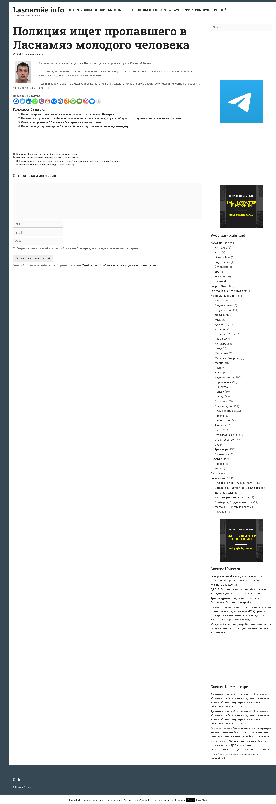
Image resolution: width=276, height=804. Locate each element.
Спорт (218, 430)
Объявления (115, 10)
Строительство (224, 439)
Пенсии (219, 391)
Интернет (221, 329)
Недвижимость (224, 377)
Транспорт (210, 10)
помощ (49, 157)
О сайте (224, 10)
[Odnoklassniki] (67, 101)
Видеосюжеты (224, 305)
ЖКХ (218, 319)
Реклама (220, 425)
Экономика (222, 454)
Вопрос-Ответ (219, 286)
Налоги (219, 367)
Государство (223, 310)
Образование (223, 382)
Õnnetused (221, 266)
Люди (218, 348)
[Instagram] (86, 101)
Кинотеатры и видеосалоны (232, 497)
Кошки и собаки (225, 334)
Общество (54, 154)
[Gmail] (48, 101)
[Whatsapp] (35, 101)
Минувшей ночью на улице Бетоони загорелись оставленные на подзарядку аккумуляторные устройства (241, 628)
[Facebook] (16, 101)
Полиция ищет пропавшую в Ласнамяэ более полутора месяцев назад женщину (74, 126)
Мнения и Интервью (227, 358)
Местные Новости (92, 10)
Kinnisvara (221, 247)
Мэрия (219, 363)
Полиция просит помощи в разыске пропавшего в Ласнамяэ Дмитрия (67, 114)
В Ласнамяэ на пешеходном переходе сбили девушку (45, 164)
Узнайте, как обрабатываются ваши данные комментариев (119, 265)
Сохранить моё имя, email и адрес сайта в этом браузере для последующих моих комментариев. (78, 248)
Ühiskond (220, 281)
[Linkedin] (29, 101)
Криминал (21, 154)
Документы (222, 314)
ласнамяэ (39, 157)
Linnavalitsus (222, 257)
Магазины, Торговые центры (233, 507)
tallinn (30, 157)
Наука (218, 372)
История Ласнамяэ (168, 10)
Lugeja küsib (222, 262)
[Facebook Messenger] (92, 101)
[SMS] (73, 101)
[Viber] (41, 101)
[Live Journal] (98, 101)
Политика (221, 401)
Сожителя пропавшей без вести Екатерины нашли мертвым (61, 122)
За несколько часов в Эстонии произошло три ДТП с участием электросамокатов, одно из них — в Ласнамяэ (240, 745)
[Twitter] (22, 101)
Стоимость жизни (226, 435)
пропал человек (62, 157)
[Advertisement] (107, 138)
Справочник (133, 10)
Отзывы (148, 10)
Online (22, 787)
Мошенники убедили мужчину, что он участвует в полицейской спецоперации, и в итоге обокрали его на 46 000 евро (241, 702)
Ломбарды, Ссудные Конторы (234, 502)
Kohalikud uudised (221, 243)
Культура (220, 343)
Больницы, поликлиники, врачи (234, 483)
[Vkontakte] (54, 101)
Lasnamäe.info (38, 9)
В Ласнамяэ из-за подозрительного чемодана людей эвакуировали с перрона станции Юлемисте (68, 161)
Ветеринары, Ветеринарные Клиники (238, 487)
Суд (217, 444)
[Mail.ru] (60, 101)
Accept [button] (191, 800)
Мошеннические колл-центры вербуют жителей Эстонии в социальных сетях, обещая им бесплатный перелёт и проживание (241, 732)
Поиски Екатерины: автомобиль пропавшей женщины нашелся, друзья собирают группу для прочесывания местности (101, 118)
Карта (187, 10)
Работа (219, 415)
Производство (224, 406)
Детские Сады (224, 492)
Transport (221, 276)
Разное (219, 463)
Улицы (196, 10)
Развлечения (223, 420)
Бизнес (219, 300)
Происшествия (69, 154)
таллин (75, 157)
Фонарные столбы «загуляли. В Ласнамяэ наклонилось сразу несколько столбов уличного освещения (237, 580)
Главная (73, 10)
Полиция (220, 511)
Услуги (219, 468)
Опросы (216, 473)
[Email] (79, 101)
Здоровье (221, 324)
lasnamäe (21, 157)
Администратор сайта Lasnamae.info (234, 694)
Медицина (221, 353)
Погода (219, 396)
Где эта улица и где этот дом (229, 291)
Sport (218, 271)
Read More (201, 800)
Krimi (218, 252)
